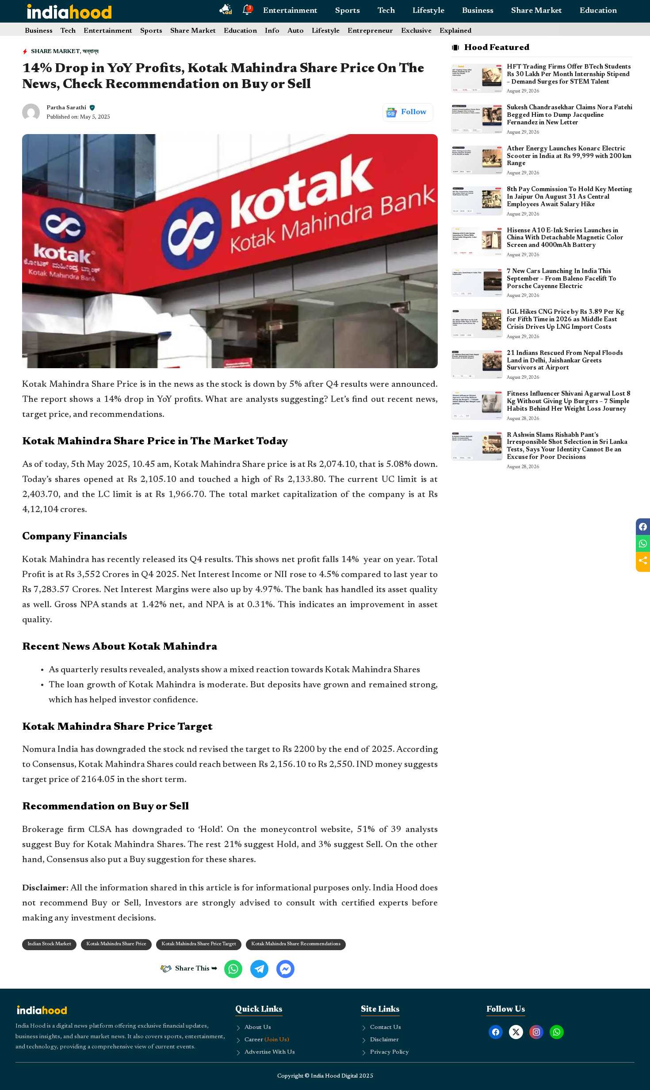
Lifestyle (428, 11)
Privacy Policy (389, 1052)
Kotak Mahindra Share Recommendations (295, 944)
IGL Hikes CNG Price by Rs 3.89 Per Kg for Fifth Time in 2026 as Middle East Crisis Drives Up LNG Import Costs (565, 320)
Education (598, 11)
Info (272, 31)
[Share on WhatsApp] (643, 543)
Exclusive (416, 31)
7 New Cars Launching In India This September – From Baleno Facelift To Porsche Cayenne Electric (561, 279)
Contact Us (385, 1028)
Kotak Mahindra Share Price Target (198, 944)
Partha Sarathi (66, 108)
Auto (295, 31)
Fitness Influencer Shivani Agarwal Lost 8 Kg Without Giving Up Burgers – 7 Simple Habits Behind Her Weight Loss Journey (569, 401)
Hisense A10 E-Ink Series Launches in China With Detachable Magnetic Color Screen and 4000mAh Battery (565, 238)
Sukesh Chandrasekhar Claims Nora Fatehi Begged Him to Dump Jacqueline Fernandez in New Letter (569, 115)
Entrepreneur (370, 31)
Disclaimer (384, 1040)
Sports (347, 11)
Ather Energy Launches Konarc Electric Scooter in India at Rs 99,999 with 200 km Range (569, 156)
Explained (455, 31)
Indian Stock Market (49, 944)
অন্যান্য (91, 51)
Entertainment (290, 11)
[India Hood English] (69, 11)
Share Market (536, 11)
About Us (258, 1028)
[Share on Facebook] (643, 526)
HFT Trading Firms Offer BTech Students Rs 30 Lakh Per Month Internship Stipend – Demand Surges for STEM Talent (569, 74)
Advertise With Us (270, 1052)
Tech (386, 11)
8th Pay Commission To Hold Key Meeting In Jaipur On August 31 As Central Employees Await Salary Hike (569, 197)
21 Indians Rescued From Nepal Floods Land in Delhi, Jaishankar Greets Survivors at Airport (565, 361)
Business (477, 11)
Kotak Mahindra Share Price (116, 944)
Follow (413, 112)
